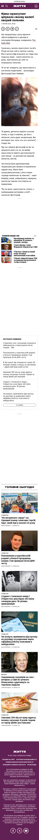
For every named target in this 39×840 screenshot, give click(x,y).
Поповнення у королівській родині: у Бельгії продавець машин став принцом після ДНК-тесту (19, 355)
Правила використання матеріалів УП (19, 762)
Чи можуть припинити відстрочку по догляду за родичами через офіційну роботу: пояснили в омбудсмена (18, 397)
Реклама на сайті (8, 759)
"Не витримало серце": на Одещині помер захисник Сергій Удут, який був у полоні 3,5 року (18, 520)
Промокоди (31, 764)
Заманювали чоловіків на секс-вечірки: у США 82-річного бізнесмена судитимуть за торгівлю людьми (18, 681)
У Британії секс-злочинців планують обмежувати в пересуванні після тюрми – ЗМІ (19, 345)
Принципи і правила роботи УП (14, 764)
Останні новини (12, 339)
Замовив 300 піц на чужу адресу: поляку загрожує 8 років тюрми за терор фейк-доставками (18, 374)
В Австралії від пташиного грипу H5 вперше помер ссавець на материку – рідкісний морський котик (19, 364)
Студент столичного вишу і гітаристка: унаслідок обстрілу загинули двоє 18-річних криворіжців (16, 385)
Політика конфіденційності (26, 759)
